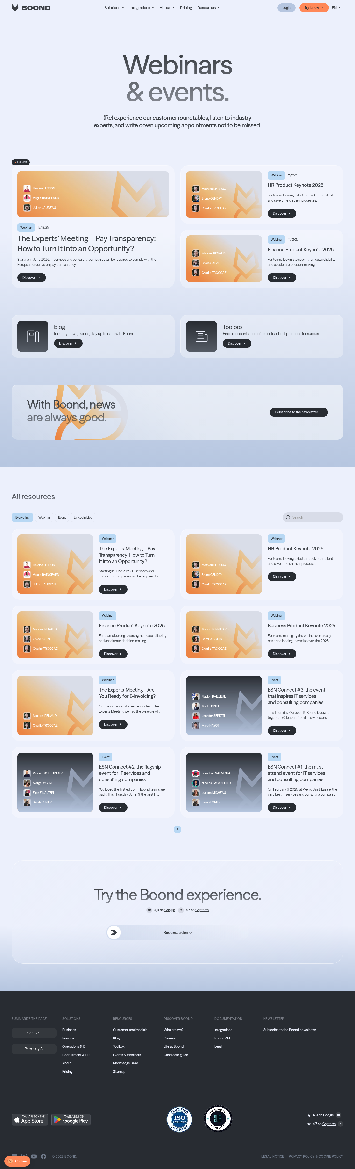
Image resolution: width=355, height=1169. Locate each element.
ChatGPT (34, 1033)
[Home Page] (31, 7)
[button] (114, 7)
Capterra (202, 910)
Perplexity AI (34, 1049)
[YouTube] (34, 1156)
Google (169, 910)
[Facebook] (43, 1156)
